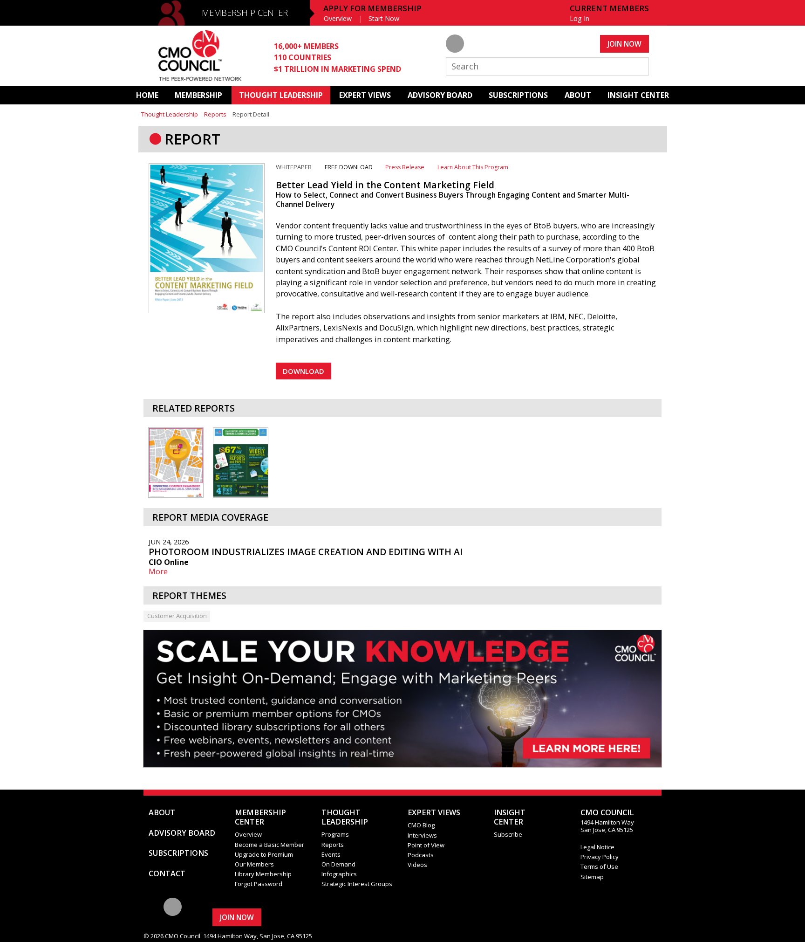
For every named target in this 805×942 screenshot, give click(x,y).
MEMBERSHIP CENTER (245, 12)
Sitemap (592, 877)
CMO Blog (421, 825)
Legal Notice (597, 847)
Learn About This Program (472, 167)
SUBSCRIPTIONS (518, 95)
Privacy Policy (599, 857)
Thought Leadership (169, 114)
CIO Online (169, 562)
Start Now (383, 18)
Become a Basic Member (269, 844)
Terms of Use (599, 866)
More (158, 571)
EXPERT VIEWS (365, 95)
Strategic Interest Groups (356, 884)
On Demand (338, 864)
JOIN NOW (624, 44)
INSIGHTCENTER (509, 817)
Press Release (404, 167)
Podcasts (421, 855)
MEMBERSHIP (198, 95)
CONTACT (167, 873)
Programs (335, 834)
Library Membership (263, 874)
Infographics (339, 874)
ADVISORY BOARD (440, 95)
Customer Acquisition (177, 616)
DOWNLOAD (303, 371)
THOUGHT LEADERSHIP (281, 95)
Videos (417, 864)
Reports (215, 114)
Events (331, 854)
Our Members (254, 864)
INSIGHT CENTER (638, 95)
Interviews (422, 835)
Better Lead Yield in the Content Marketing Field (385, 185)
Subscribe (508, 834)
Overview (338, 18)
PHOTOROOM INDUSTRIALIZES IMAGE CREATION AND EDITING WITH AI (306, 551)
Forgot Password (258, 884)
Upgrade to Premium (264, 854)
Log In (579, 18)
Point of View (426, 845)
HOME (147, 95)
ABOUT (578, 95)
